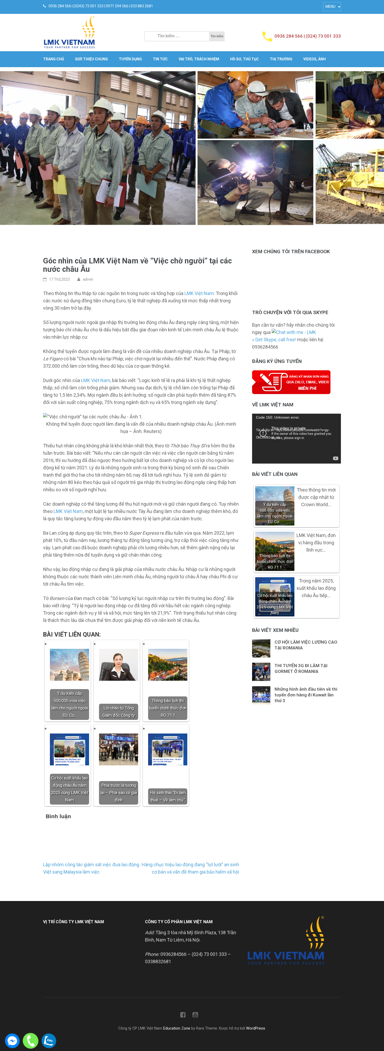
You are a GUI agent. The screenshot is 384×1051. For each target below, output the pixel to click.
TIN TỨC (160, 59)
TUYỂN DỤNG (130, 59)
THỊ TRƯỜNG (281, 59)
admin (88, 279)
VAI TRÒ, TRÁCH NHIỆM (199, 59)
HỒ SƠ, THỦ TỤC (244, 59)
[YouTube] (195, 1016)
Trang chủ (53, 59)
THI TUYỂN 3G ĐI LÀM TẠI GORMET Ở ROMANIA (301, 668)
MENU (330, 6)
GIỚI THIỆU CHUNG (91, 59)
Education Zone (177, 1028)
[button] (8, 147)
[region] (192, 147)
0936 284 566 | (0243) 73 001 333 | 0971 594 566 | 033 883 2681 (101, 6)
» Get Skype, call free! (274, 339)
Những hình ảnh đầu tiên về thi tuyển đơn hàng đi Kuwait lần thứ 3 (306, 694)
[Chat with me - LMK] (294, 332)
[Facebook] (183, 1016)
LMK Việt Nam (199, 293)
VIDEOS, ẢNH (314, 59)
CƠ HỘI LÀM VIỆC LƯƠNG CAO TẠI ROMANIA (306, 644)
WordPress (255, 1028)
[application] (296, 439)
